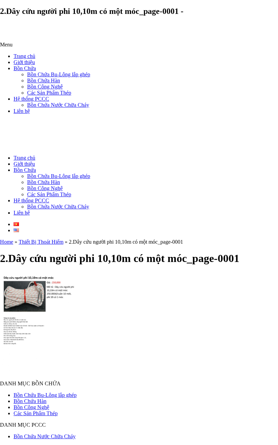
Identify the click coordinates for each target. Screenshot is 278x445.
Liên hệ (22, 111)
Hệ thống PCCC (31, 99)
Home (6, 242)
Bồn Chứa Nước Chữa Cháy (58, 105)
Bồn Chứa (25, 68)
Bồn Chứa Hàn (43, 80)
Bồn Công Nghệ (45, 86)
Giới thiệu (24, 62)
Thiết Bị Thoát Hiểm (41, 242)
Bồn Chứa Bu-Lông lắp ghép (58, 74)
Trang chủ (24, 56)
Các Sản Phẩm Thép (49, 93)
